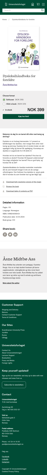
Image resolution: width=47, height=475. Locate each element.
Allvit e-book (16, 104)
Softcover (15, 100)
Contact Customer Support (12, 315)
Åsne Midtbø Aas (10, 85)
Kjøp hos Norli (23, 116)
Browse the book (12, 187)
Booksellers (6, 358)
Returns (5, 312)
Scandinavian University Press (13, 330)
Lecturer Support (8, 355)
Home (4, 20)
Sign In (32, 4)
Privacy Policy (13, 471)
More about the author (11, 283)
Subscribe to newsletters (14, 385)
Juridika (5, 332)
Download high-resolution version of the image (23, 182)
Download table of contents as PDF (19, 191)
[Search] (42, 10)
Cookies (5, 471)
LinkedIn (15, 234)
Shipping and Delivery (10, 310)
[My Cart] (38, 4)
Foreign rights (7, 363)
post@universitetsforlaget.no (12, 444)
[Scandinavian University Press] (15, 4)
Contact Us (6, 350)
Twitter (10, 234)
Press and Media (8, 360)
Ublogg (4, 338)
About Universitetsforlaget (12, 353)
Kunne (4, 335)
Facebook (5, 234)
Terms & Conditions (9, 317)
